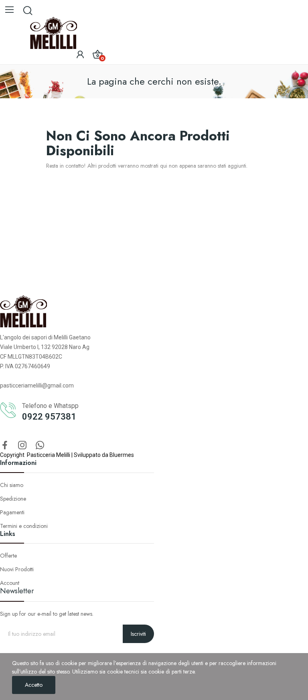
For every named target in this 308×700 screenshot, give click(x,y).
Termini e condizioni (24, 526)
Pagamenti (12, 512)
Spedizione (13, 499)
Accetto (34, 685)
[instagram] (22, 445)
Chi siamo (11, 485)
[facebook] (5, 445)
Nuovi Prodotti (17, 569)
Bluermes (121, 455)
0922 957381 (49, 417)
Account (9, 583)
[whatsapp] (40, 445)
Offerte (8, 556)
